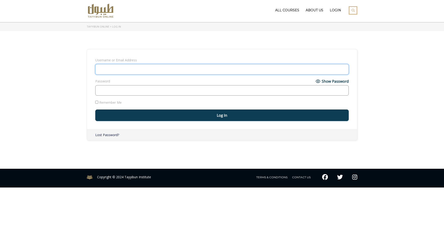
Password (102, 81)
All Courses (287, 10)
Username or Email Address (116, 60)
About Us (314, 10)
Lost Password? (107, 135)
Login (335, 10)
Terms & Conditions (271, 177)
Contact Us (301, 177)
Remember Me (110, 102)
